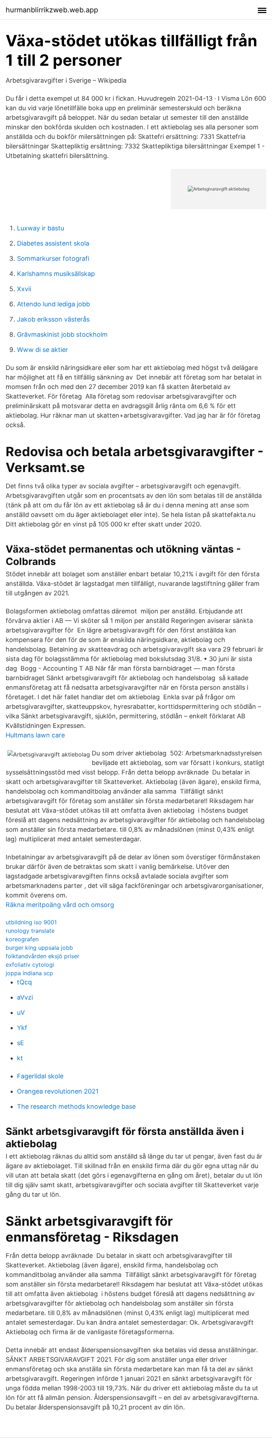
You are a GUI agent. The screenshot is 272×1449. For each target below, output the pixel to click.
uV (21, 1012)
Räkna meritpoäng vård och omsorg (60, 904)
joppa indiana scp (29, 973)
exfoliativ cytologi (30, 964)
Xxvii (24, 289)
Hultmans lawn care (35, 735)
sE (20, 1043)
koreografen (22, 939)
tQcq (24, 982)
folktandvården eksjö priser (42, 956)
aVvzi (25, 997)
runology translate (30, 930)
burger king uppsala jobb (39, 947)
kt (20, 1058)
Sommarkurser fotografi (53, 258)
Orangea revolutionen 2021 (57, 1091)
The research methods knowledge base (76, 1106)
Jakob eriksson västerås (53, 319)
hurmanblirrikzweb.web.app (52, 9)
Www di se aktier (42, 349)
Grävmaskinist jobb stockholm (62, 334)
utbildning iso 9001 (31, 922)
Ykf (22, 1027)
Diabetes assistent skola (53, 243)
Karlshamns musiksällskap (56, 273)
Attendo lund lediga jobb (53, 304)
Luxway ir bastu (40, 228)
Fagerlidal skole (40, 1076)
